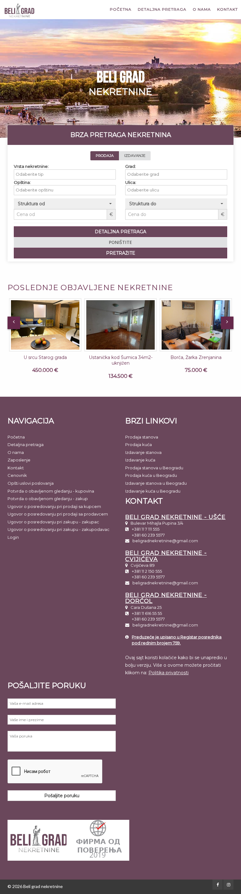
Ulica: (130, 182)
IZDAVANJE (134, 155)
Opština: (22, 182)
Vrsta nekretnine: (31, 166)
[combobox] (65, 174)
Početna (120, 9)
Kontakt (227, 9)
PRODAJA (105, 155)
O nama (202, 9)
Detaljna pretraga (162, 9)
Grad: (130, 166)
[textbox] (66, 174)
